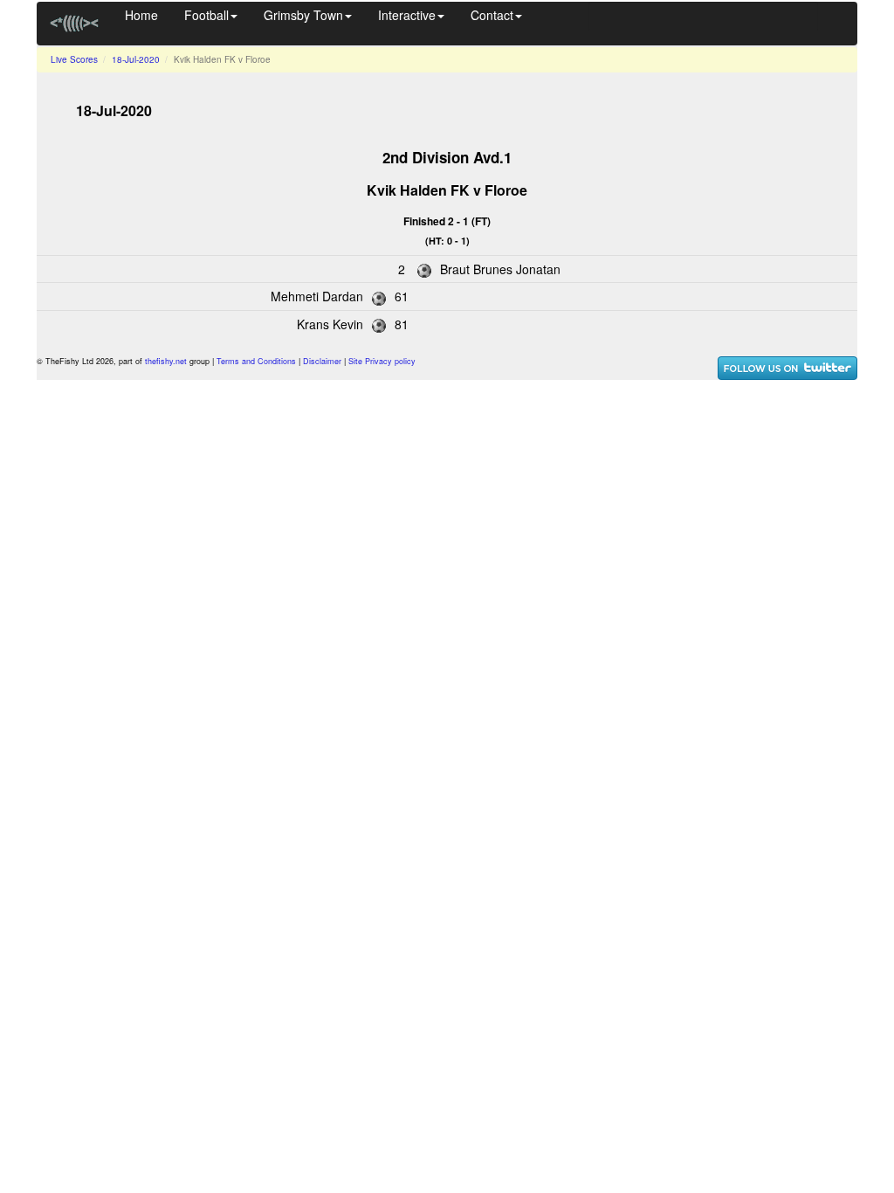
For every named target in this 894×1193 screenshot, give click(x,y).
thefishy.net (166, 361)
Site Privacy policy (382, 361)
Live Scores (74, 59)
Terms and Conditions (256, 361)
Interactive (407, 15)
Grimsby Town (303, 15)
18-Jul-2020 (136, 59)
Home (141, 15)
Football (206, 15)
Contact (492, 15)
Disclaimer (322, 361)
